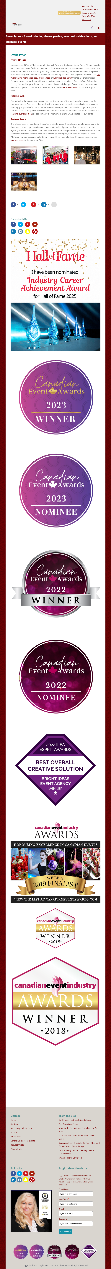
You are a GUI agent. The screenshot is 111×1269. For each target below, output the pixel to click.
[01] (24, 190)
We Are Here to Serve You (70, 1158)
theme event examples (71, 87)
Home (13, 1120)
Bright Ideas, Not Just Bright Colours (75, 1120)
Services (14, 1124)
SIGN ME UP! (65, 1231)
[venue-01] (87, 164)
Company (63, 1219)
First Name (64, 1189)
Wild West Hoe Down (62, 78)
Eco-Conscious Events (68, 1124)
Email (62, 1209)
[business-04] (24, 164)
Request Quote (17, 1145)
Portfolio (14, 1132)
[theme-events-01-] (55, 164)
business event (17, 140)
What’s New (16, 1136)
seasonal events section (21, 113)
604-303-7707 (88, 17)
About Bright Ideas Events (22, 1128)
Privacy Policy (16, 1149)
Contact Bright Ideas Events (23, 1140)
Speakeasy (33, 78)
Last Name (64, 1199)
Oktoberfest (44, 78)
